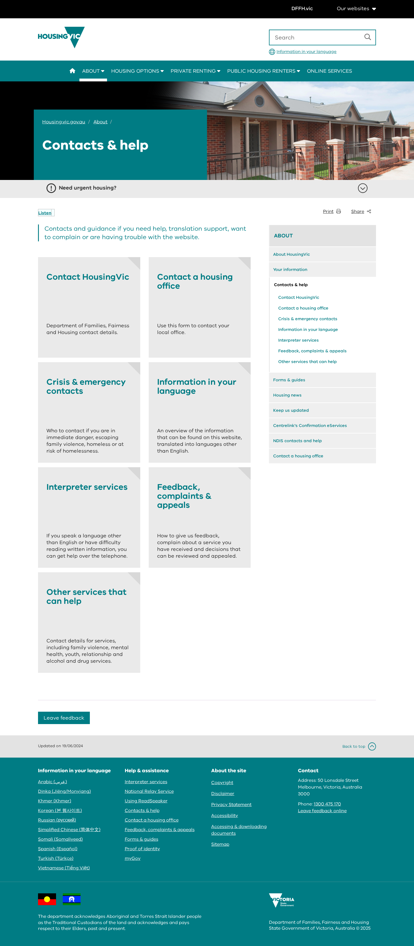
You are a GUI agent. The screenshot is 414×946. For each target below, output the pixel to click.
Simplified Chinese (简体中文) (69, 830)
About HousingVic (291, 254)
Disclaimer (222, 794)
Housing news (287, 395)
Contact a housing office (303, 308)
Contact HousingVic (298, 297)
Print (328, 211)
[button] (46, 212)
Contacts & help (291, 285)
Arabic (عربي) (52, 782)
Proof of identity (142, 849)
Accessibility (224, 816)
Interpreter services (298, 340)
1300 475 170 (327, 804)
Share (357, 211)
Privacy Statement (231, 805)
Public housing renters (262, 71)
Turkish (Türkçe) (56, 858)
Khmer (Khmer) (54, 801)
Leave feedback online (322, 811)
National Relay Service (149, 791)
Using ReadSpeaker (146, 801)
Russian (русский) (57, 820)
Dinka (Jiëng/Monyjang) (64, 791)
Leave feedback (64, 717)
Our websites (353, 8)
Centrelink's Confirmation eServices (310, 425)
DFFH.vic (302, 8)
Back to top (353, 746)
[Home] (63, 37)
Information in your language (307, 51)
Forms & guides (289, 380)
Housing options (136, 71)
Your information (290, 269)
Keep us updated (291, 410)
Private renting (194, 71)
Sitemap (220, 844)
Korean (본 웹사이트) (60, 810)
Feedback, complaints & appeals (312, 351)
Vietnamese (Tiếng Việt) (64, 868)
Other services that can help (307, 361)
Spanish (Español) (57, 849)
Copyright (222, 783)
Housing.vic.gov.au (63, 122)
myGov (133, 858)
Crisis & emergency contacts (307, 319)
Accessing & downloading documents (239, 829)
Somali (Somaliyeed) (60, 839)
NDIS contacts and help (297, 441)
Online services (329, 71)
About (91, 71)
